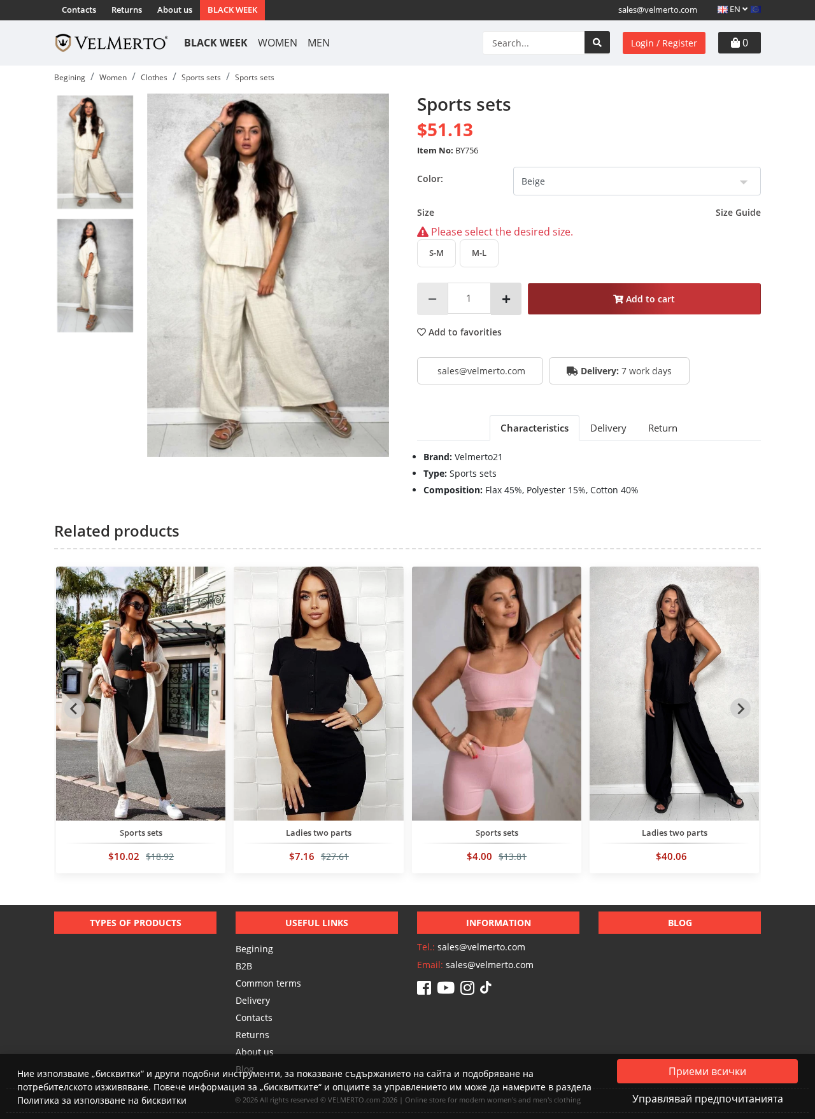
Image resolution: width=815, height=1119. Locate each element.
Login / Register (664, 43)
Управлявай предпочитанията (707, 1099)
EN (735, 9)
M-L (479, 252)
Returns (126, 9)
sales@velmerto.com (657, 9)
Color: (430, 178)
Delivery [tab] (608, 427)
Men (319, 43)
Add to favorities (464, 332)
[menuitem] (95, 152)
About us (174, 9)
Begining (254, 949)
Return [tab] (662, 427)
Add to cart (649, 299)
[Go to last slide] (74, 708)
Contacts (79, 9)
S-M (436, 252)
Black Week (232, 9)
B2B (244, 966)
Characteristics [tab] (534, 427)
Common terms (268, 983)
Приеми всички (707, 1071)
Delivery (253, 1000)
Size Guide (738, 212)
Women (277, 43)
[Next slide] (740, 708)
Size (589, 212)
